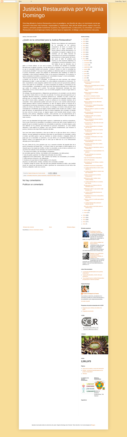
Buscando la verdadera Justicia (92, 96)
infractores (34, 175)
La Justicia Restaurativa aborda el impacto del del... (92, 203)
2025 (84, 41)
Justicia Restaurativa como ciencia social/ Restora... (92, 141)
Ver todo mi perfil (85, 301)
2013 (84, 221)
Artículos (85, 373)
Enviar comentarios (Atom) (36, 229)
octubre (86, 65)
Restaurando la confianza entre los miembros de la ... (93, 186)
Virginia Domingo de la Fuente (91, 293)
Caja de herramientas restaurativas (93, 157)
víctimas (58, 175)
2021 (84, 50)
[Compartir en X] (52, 173)
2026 (84, 39)
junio (85, 73)
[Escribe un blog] (51, 173)
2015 (84, 217)
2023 (84, 45)
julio (85, 71)
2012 (84, 224)
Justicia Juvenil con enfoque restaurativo (91, 93)
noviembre (87, 62)
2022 (84, 48)
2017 (84, 58)
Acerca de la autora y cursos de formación (93, 368)
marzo (86, 80)
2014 (84, 219)
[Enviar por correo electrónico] (49, 173)
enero (85, 212)
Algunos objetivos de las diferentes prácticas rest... (93, 102)
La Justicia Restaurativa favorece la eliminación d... (93, 193)
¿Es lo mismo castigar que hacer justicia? (96, 243)
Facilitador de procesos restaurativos (93, 165)
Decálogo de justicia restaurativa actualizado (96, 232)
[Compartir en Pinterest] (56, 173)
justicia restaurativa (42, 175)
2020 (84, 52)
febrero (86, 210)
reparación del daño (51, 175)
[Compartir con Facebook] (54, 173)
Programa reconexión (88, 311)
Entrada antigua (71, 227)
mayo (85, 75)
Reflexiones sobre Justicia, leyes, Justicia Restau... (92, 179)
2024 (84, 43)
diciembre (86, 60)
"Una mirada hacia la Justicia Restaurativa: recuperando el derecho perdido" (93, 278)
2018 (84, 56)
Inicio (50, 227)
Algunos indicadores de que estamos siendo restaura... (93, 120)
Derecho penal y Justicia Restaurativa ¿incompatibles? (93, 106)
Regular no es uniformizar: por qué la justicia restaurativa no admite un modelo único (97, 255)
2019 (84, 54)
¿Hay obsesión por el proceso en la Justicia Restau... (93, 113)
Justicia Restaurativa (89, 160)
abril (85, 78)
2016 (84, 215)
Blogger (93, 425)
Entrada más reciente (28, 227)
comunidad (29, 175)
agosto (86, 69)
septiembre (87, 67)
